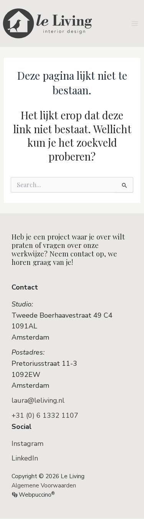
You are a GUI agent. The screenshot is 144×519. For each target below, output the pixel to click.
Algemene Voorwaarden (44, 485)
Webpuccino (36, 495)
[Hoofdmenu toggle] (135, 23)
